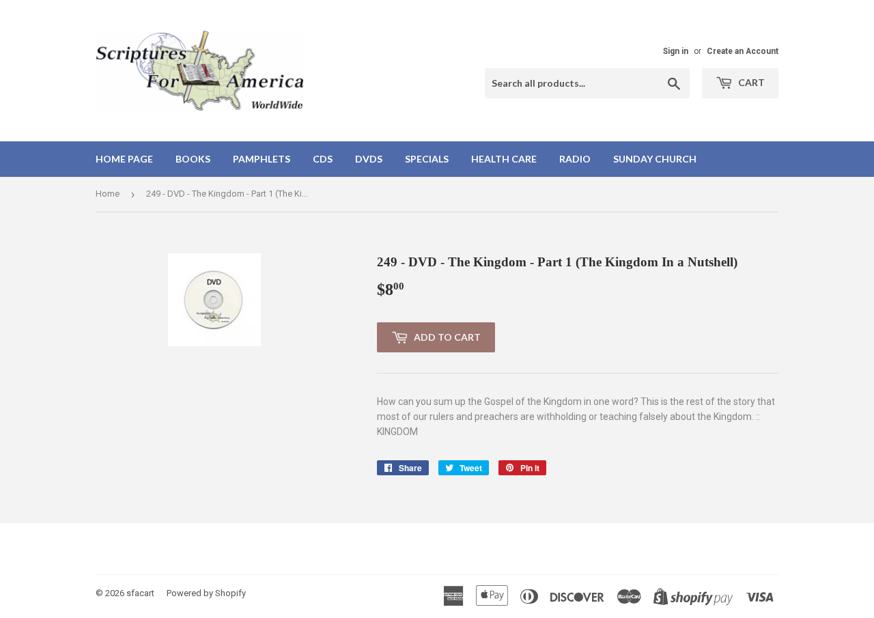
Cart (750, 82)
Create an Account (742, 51)
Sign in (675, 51)
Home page (124, 159)
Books (192, 159)
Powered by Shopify (206, 593)
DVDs (368, 159)
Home (107, 193)
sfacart (140, 593)
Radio (575, 159)
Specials (427, 159)
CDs (323, 159)
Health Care (504, 159)
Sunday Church (654, 159)
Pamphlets (261, 159)
